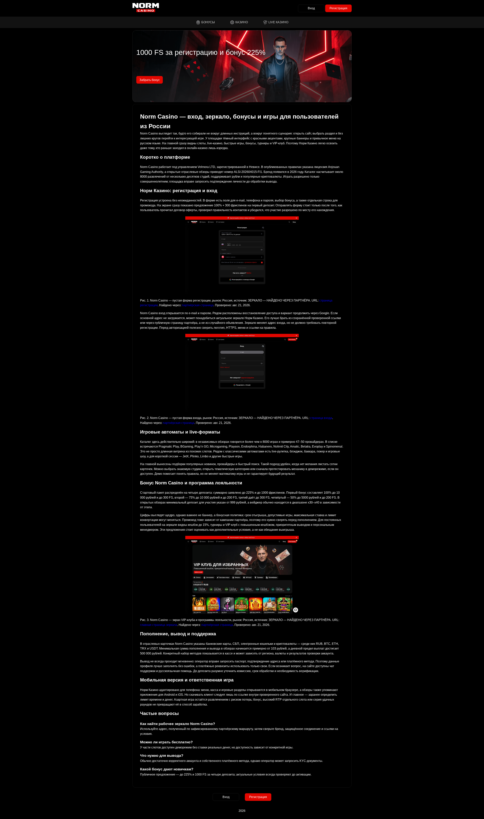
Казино (241, 22)
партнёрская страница (197, 305)
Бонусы (208, 22)
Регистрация (338, 8)
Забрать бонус (149, 80)
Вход (311, 8)
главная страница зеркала (158, 624)
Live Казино (278, 22)
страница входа (321, 418)
